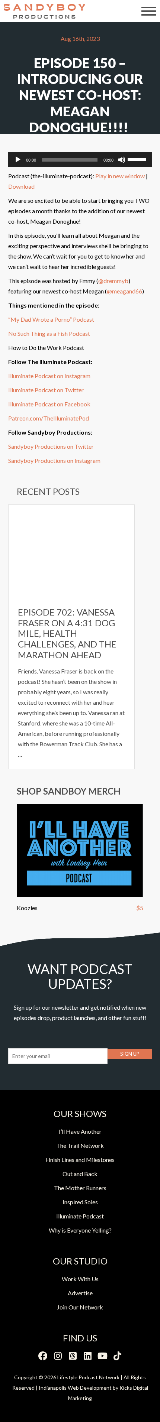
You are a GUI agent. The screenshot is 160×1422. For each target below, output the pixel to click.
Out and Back (80, 1173)
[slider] (138, 159)
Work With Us (80, 1278)
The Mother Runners (80, 1187)
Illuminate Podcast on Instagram (49, 375)
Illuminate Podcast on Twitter (46, 389)
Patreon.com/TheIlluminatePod (48, 418)
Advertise (80, 1292)
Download (21, 186)
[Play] (18, 159)
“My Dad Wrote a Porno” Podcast (51, 319)
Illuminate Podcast (80, 1216)
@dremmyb (113, 280)
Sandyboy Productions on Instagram (54, 460)
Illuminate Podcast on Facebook (49, 404)
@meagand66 (124, 291)
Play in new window (120, 175)
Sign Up (130, 1054)
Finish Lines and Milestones (80, 1159)
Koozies (27, 907)
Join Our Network (80, 1307)
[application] (80, 159)
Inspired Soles (80, 1201)
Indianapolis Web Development (75, 1387)
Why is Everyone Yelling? (80, 1230)
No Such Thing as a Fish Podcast (49, 333)
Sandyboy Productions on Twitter (51, 446)
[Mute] (121, 159)
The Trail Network (80, 1145)
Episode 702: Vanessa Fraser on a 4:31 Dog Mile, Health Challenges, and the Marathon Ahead (67, 633)
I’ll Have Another (80, 1131)
